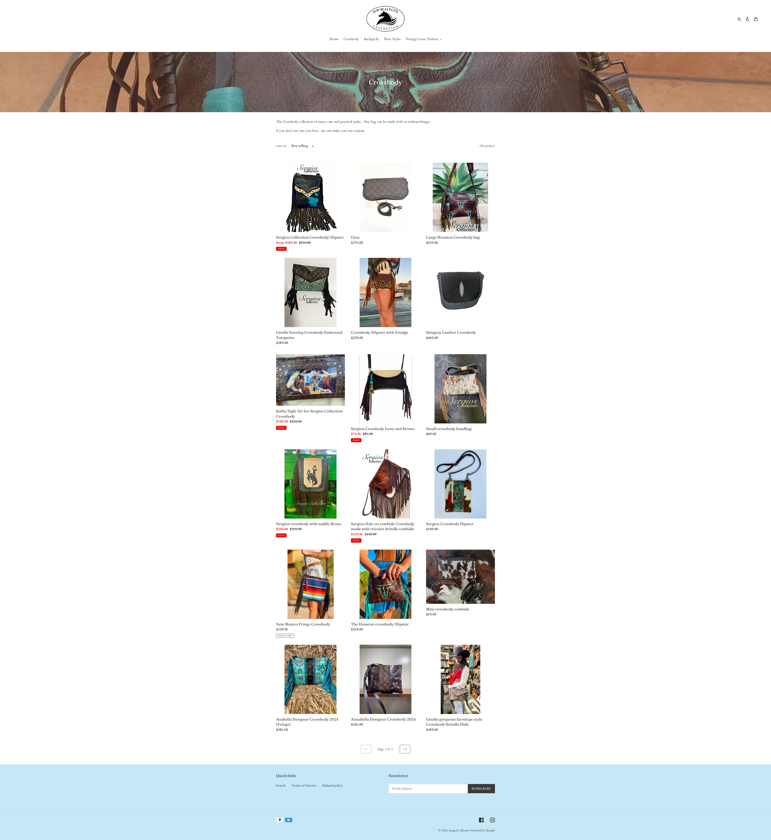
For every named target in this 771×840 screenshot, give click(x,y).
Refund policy (332, 785)
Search (281, 785)
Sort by (281, 146)
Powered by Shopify (483, 830)
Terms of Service (304, 785)
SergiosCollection (459, 830)
